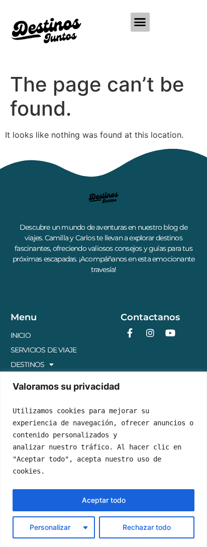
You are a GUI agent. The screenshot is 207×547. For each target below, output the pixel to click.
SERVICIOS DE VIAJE (44, 349)
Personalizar (50, 527)
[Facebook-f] (130, 332)
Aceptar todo (104, 500)
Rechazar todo (147, 527)
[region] (103, 459)
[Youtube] (170, 332)
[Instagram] (150, 332)
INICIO (21, 335)
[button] (140, 22)
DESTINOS (28, 364)
